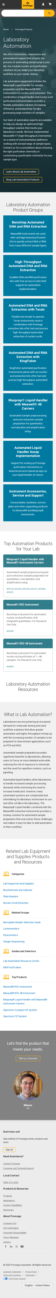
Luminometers (11, 928)
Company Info (9, 1223)
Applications (9, 1200)
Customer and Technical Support (18, 1168)
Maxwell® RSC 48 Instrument (19, 993)
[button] (49, 13)
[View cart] (50, 4)
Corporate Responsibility (14, 1232)
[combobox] (22, 13)
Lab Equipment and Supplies (18, 883)
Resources (8, 1210)
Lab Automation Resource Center (21, 960)
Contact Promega (11, 1163)
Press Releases (11, 1237)
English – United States (37, 1285)
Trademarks (30, 1275)
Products (7, 1196)
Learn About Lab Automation (21, 171)
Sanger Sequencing (13, 941)
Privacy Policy (31, 1272)
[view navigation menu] (3, 4)
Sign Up (9, 1149)
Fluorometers (10, 935)
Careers (7, 1242)
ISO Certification (11, 1228)
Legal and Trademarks (12, 1272)
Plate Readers (10, 896)
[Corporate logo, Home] (28, 4)
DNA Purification (12, 967)
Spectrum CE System (15, 1016)
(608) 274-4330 (10, 1182)
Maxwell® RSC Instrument (17, 986)
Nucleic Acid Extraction (15, 902)
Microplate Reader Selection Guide (22, 922)
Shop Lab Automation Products (22, 179)
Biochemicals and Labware (17, 890)
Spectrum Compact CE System (20, 1010)
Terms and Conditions (12, 1275)
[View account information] (43, 4)
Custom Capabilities (12, 1205)
